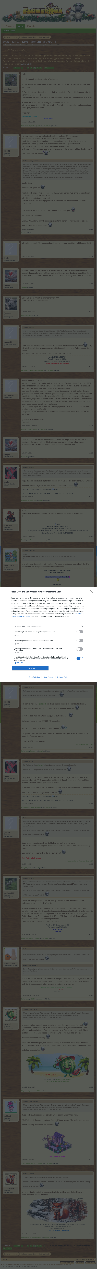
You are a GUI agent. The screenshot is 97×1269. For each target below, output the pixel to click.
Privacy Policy (62, 677)
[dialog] (48, 634)
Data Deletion (34, 677)
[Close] (92, 592)
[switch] (80, 631)
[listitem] (48, 626)
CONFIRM (30, 668)
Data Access (48, 677)
